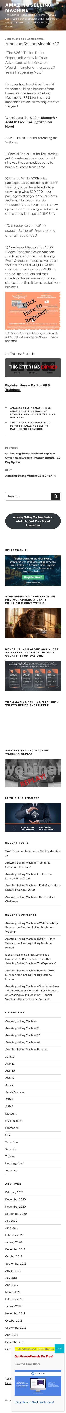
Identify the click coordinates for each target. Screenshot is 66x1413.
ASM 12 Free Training (22, 122)
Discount (11, 1113)
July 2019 (11, 1278)
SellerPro (11, 1149)
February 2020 (14, 1235)
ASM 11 (9, 1063)
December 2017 (15, 1342)
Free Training (45, 414)
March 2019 (12, 1292)
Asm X (9, 1085)
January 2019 (13, 1306)
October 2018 (13, 1320)
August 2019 (13, 1270)
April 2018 (11, 1335)
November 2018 (15, 1313)
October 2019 (13, 1256)
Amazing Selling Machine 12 (30, 408)
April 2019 (11, 1284)
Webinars (17, 417)
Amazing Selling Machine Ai (22, 1042)
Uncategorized (14, 1163)
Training (10, 1156)
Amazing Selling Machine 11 (22, 1028)
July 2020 (11, 1220)
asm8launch (36, 39)
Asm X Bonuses (15, 1092)
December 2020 (15, 1199)
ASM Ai (10, 1078)
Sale (8, 1135)
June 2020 (11, 1228)
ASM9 (9, 1106)
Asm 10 (9, 1056)
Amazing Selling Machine (28, 8)
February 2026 (14, 1192)
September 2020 (16, 1213)
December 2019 (15, 1249)
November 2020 (15, 1206)
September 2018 (15, 1327)
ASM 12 (29, 414)
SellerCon (11, 1142)
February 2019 (14, 1299)
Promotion (12, 1127)
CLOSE (59, 1348)
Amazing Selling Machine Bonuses (26, 1049)
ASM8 (9, 1099)
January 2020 (13, 1242)
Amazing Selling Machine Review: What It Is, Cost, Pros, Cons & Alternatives (33, 521)
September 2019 (15, 1263)
